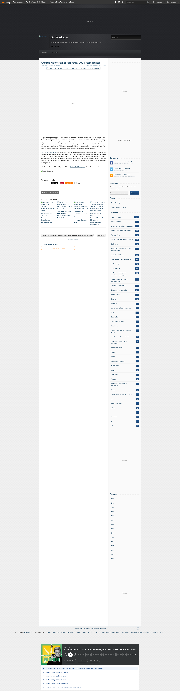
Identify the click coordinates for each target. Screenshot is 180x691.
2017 (112, 520)
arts (112, 399)
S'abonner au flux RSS (122, 175)
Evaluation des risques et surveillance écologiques (118, 274)
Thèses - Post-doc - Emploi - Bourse (122, 239)
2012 (112, 541)
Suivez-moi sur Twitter (122, 168)
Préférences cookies (158, 632)
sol (112, 426)
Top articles (70, 632)
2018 (112, 516)
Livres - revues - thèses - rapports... (122, 226)
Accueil (45, 53)
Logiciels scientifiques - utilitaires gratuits (121, 331)
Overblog (103, 628)
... (111, 412)
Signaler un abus (87, 632)
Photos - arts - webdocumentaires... (121, 230)
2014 (112, 533)
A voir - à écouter (116, 217)
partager (83, 660)
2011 (112, 546)
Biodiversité (114, 244)
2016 (112, 524)
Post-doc (113, 379)
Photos (113, 352)
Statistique (114, 417)
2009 (112, 554)
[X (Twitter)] (119, 2)
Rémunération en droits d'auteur (110, 632)
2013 (112, 537)
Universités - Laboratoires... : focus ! (122, 308)
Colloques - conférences (118, 285)
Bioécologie (59, 37)
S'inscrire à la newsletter (50, 192)
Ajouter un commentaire (58, 248)
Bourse (113, 370)
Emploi (113, 356)
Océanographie (115, 268)
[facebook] (115, 2)
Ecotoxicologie (115, 264)
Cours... (113, 299)
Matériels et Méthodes (117, 255)
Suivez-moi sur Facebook (123, 162)
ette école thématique (49, 152)
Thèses (113, 390)
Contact (55, 53)
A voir (112, 312)
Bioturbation (114, 317)
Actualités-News (116, 221)
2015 (112, 529)
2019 (112, 511)
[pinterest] (122, 2)
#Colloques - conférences (99, 65)
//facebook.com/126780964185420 (124, 163)
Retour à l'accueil (73, 240)
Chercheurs (114, 374)
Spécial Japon (115, 294)
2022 (112, 499)
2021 (112, 503)
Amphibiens (114, 326)
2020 (112, 507)
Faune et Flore (115, 235)
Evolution (114, 303)
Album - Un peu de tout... (118, 207)
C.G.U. (96, 632)
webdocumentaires (116, 403)
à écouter (114, 408)
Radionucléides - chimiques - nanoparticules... (119, 280)
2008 (112, 559)
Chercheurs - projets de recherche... (122, 259)
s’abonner (71, 660)
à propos (95, 660)
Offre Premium (125, 632)
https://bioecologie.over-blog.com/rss (124, 176)
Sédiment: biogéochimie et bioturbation (119, 342)
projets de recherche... (117, 347)
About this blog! (115, 203)
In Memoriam (115, 365)
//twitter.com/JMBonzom (120, 170)
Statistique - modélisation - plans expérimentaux (121, 249)
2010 (112, 550)
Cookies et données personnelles (140, 632)
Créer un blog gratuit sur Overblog (55, 632)
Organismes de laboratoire (119, 290)
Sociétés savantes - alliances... (120, 337)
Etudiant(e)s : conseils (117, 321)
